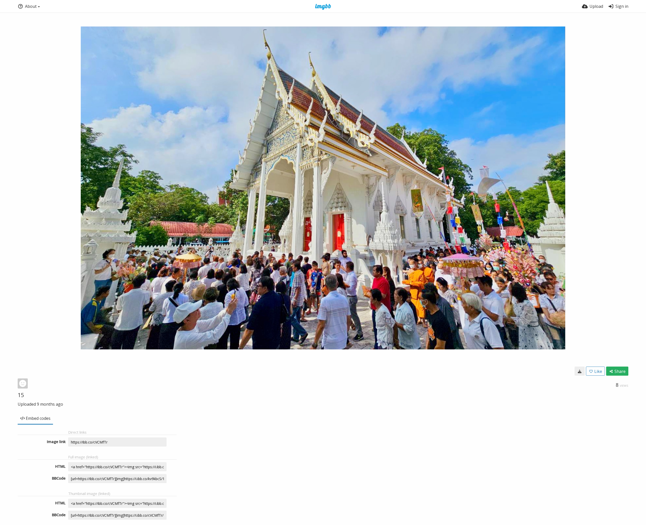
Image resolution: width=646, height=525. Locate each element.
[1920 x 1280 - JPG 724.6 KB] (580, 371)
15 (21, 395)
